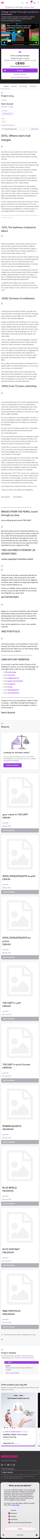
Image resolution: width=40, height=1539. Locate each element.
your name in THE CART (15, 814)
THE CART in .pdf (11, 1002)
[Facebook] (2, 1465)
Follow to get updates (12, 1373)
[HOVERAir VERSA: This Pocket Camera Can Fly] (18, 1410)
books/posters (13, 690)
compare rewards (12, 765)
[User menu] (34, 2)
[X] (5, 1465)
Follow (20, 70)
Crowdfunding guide (27, 1358)
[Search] (22, 2)
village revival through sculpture (20, 11)
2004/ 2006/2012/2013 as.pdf (18, 876)
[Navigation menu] (38, 3)
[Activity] (31, 3)
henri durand (7, 14)
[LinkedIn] (14, 1465)
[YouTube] (8, 1465)
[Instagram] (11, 1465)
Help (15, 1358)
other (3, 121)
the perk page (10, 672)
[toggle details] (35, 1445)
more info (4, 107)
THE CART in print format (16, 1064)
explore (10, 1389)
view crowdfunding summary (20, 77)
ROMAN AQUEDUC (12, 1126)
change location (29, 7)
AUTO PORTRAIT (11, 1249)
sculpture (11, 684)
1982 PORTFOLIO (11, 1310)
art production (13, 693)
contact (10, 107)
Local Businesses (7, 113)
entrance (11, 675)
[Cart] (27, 2)
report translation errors (15, 1478)
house (10, 687)
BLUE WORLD (9, 1187)
